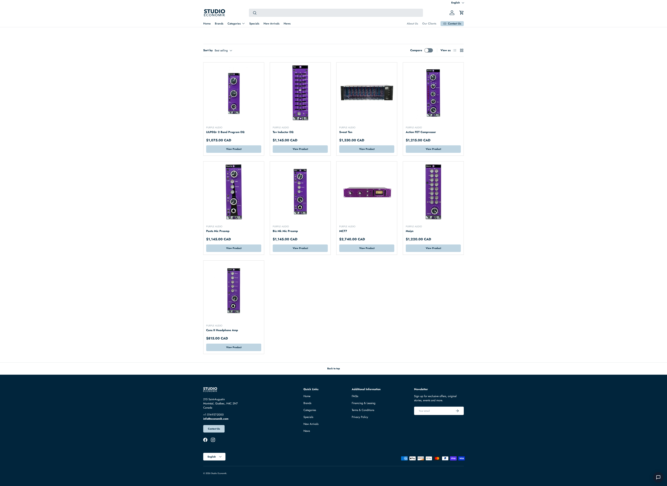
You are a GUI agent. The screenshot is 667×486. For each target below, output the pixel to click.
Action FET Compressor (421, 132)
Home (207, 24)
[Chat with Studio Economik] (658, 477)
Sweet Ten (345, 132)
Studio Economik (218, 473)
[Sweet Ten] (366, 92)
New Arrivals (271, 24)
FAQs (355, 396)
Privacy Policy (360, 417)
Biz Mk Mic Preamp (285, 231)
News (287, 24)
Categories (234, 24)
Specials (254, 24)
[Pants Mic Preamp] (233, 191)
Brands (219, 24)
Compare (416, 50)
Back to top (333, 368)
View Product (233, 149)
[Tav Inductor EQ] (300, 92)
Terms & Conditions (363, 410)
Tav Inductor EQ (283, 132)
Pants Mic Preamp (217, 231)
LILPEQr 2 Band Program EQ (225, 132)
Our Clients (429, 24)
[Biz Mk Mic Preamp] (300, 191)
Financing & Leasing (363, 403)
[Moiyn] (433, 191)
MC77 (343, 231)
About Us (412, 24)
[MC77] (366, 191)
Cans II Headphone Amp (222, 330)
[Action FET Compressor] (433, 92)
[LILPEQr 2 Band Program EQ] (233, 92)
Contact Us (214, 428)
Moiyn (409, 231)
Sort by (208, 50)
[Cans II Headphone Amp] (233, 290)
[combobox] (336, 13)
